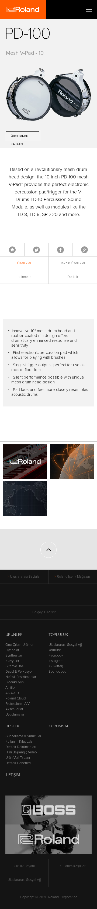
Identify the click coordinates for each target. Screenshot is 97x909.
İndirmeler (24, 277)
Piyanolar (12, 650)
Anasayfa (12, 250)
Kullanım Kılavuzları (19, 741)
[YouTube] (48, 597)
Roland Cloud (15, 698)
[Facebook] (28, 597)
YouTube (54, 650)
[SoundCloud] (69, 597)
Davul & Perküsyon (19, 671)
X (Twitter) (55, 666)
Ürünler (14, 634)
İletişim (12, 774)
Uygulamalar (14, 714)
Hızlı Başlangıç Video (21, 752)
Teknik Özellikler (72, 263)
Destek (72, 277)
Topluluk (58, 634)
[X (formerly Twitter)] (38, 597)
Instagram (55, 661)
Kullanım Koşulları (73, 866)
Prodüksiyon (14, 682)
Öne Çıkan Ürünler (19, 645)
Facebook (60, 250)
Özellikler (24, 263)
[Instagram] (59, 597)
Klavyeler (12, 661)
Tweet (36, 250)
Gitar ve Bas (14, 666)
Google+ (84, 250)
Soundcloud (57, 671)
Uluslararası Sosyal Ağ (65, 645)
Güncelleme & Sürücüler (23, 736)
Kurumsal (58, 726)
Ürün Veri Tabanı (17, 758)
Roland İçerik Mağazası (74, 576)
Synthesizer (14, 655)
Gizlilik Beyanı (24, 866)
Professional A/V (17, 704)
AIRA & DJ (12, 693)
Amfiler (10, 688)
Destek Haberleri (18, 763)
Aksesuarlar (14, 709)
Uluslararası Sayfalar (25, 576)
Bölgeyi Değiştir (44, 612)
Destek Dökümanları (20, 747)
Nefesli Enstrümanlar (20, 677)
